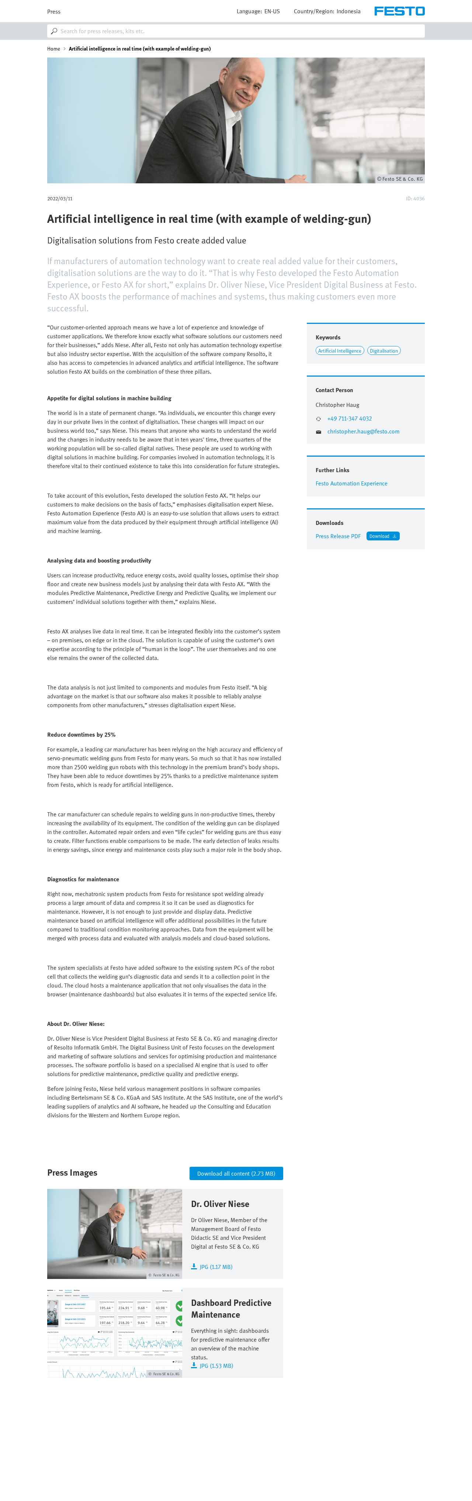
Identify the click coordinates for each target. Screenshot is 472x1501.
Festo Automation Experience (352, 483)
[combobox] (236, 31)
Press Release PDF (338, 536)
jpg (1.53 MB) (216, 1365)
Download (379, 535)
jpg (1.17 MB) (216, 1266)
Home (53, 49)
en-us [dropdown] (272, 11)
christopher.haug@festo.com (363, 431)
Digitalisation (384, 351)
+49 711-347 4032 (349, 418)
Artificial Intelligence (339, 351)
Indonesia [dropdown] (349, 11)
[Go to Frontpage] (400, 11)
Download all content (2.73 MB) (236, 1173)
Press (53, 11)
